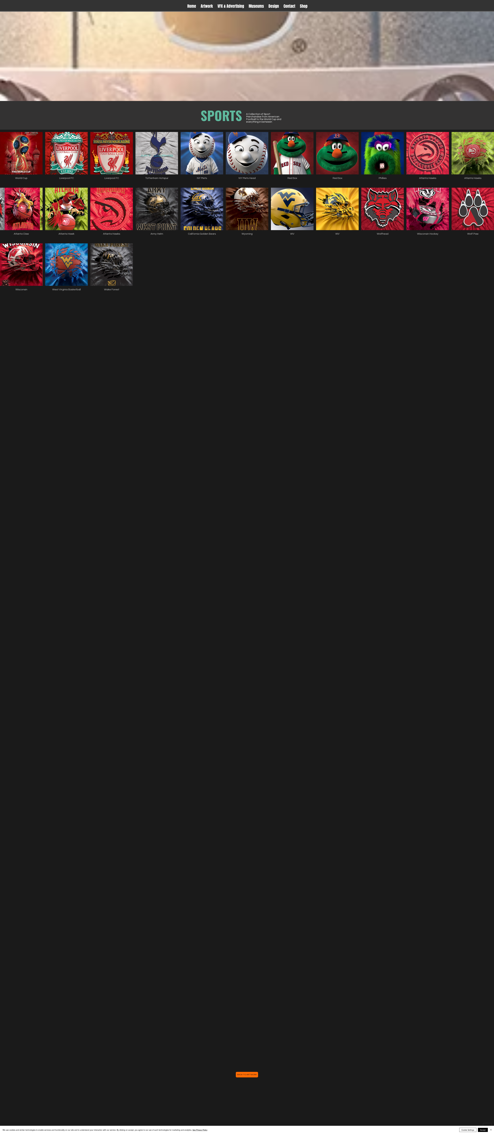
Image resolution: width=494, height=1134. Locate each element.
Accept (483, 1130)
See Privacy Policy (199, 1130)
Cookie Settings (467, 1130)
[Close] (490, 1130)
